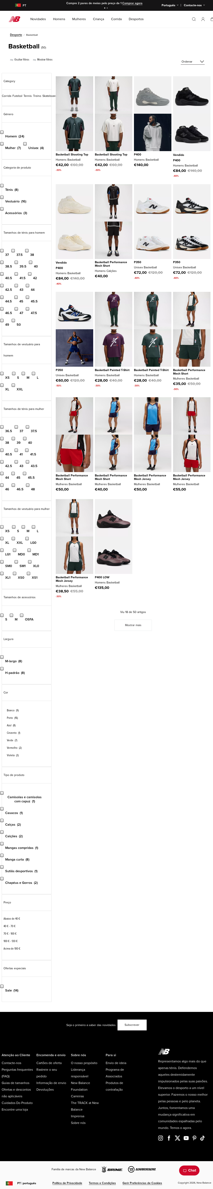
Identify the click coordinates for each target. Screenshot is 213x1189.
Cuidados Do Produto (17, 1103)
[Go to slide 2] (107, 8)
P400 (137, 154)
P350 (137, 262)
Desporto (16, 35)
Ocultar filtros (21, 59)
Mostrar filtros (44, 59)
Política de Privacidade (67, 1183)
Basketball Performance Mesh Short (111, 264)
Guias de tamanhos (15, 1083)
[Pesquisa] (194, 19)
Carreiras (77, 1096)
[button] (203, 19)
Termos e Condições (102, 1183)
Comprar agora (132, 3)
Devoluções (45, 1090)
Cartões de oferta (49, 1063)
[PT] (15, 5)
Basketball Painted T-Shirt (112, 370)
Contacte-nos (11, 1063)
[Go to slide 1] (105, 8)
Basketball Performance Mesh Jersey (150, 477)
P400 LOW (102, 577)
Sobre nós (78, 1123)
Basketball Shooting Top (72, 154)
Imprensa (77, 1116)
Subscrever (132, 1025)
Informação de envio (51, 1083)
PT (26, 1183)
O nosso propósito (84, 1063)
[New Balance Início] (16, 19)
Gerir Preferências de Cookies (142, 1183)
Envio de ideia (116, 1063)
